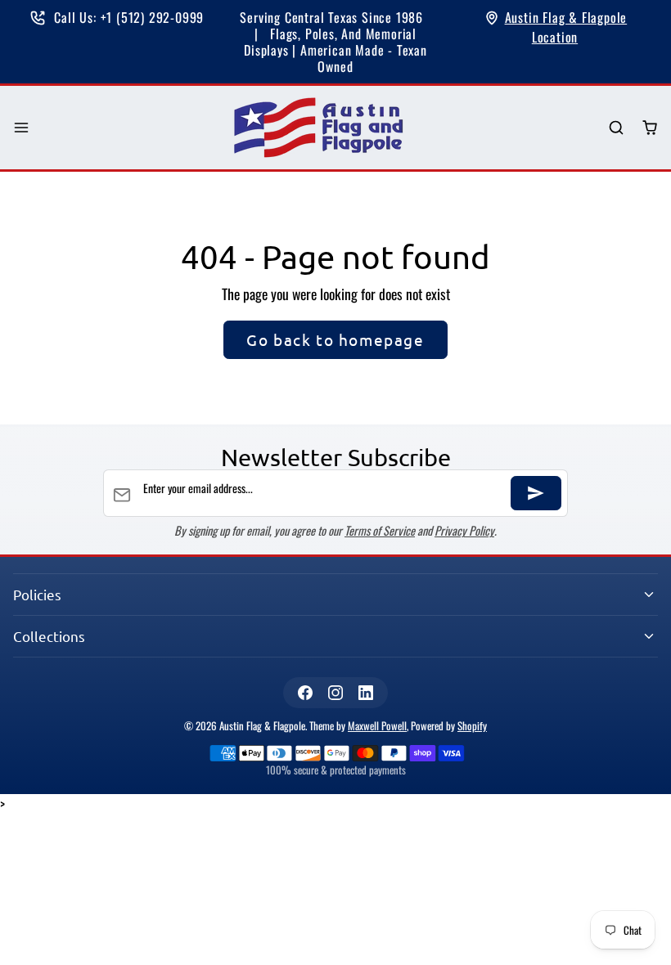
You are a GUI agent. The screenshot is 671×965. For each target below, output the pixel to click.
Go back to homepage (335, 339)
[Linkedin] (366, 692)
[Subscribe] (536, 493)
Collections (49, 635)
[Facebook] (305, 692)
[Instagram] (335, 692)
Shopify (472, 726)
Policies (37, 594)
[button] (21, 128)
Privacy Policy (464, 530)
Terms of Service (380, 530)
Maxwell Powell (377, 726)
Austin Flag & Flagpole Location (566, 27)
